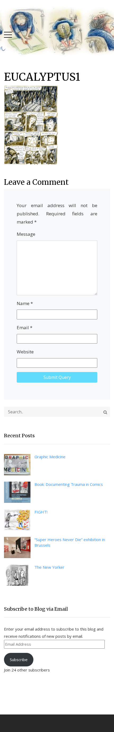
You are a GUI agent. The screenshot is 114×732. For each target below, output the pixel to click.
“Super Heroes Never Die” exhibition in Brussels (69, 542)
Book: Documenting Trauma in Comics (68, 484)
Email (24, 327)
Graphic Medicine (49, 456)
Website (25, 352)
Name (25, 303)
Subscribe (19, 659)
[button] (8, 33)
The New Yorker (49, 567)
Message (26, 234)
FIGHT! (40, 512)
